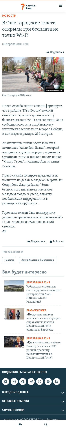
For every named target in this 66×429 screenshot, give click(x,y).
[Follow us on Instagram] (14, 381)
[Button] (55, 52)
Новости (9, 16)
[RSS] (56, 381)
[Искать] (45, 424)
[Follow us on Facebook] (22, 381)
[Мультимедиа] (20, 424)
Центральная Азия (38, 282)
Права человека (36, 310)
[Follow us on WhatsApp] (39, 381)
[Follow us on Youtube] (5, 381)
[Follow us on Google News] (48, 381)
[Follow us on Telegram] (31, 381)
